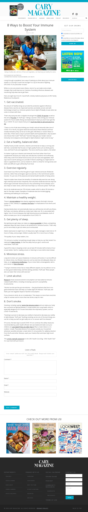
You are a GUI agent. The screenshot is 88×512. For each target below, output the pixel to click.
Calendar (41, 18)
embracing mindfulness (19, 262)
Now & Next (9, 485)
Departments (22, 18)
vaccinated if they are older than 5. (23, 327)
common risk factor (27, 203)
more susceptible (35, 223)
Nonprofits (51, 491)
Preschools (51, 495)
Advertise (30, 493)
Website (6, 392)
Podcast (58, 18)
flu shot (13, 118)
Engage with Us (32, 18)
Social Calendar (53, 472)
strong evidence (15, 201)
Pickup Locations (32, 489)
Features (8, 476)
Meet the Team (31, 485)
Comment (7, 359)
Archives (72, 79)
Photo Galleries (11, 493)
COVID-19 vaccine (42, 116)
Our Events (31, 480)
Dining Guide (50, 18)
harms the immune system (30, 305)
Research (7, 280)
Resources (66, 18)
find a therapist (19, 264)
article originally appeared (15, 339)
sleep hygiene (15, 242)
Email (6, 385)
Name (6, 378)
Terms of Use (51, 500)
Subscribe (30, 476)
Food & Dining (10, 480)
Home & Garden (10, 489)
